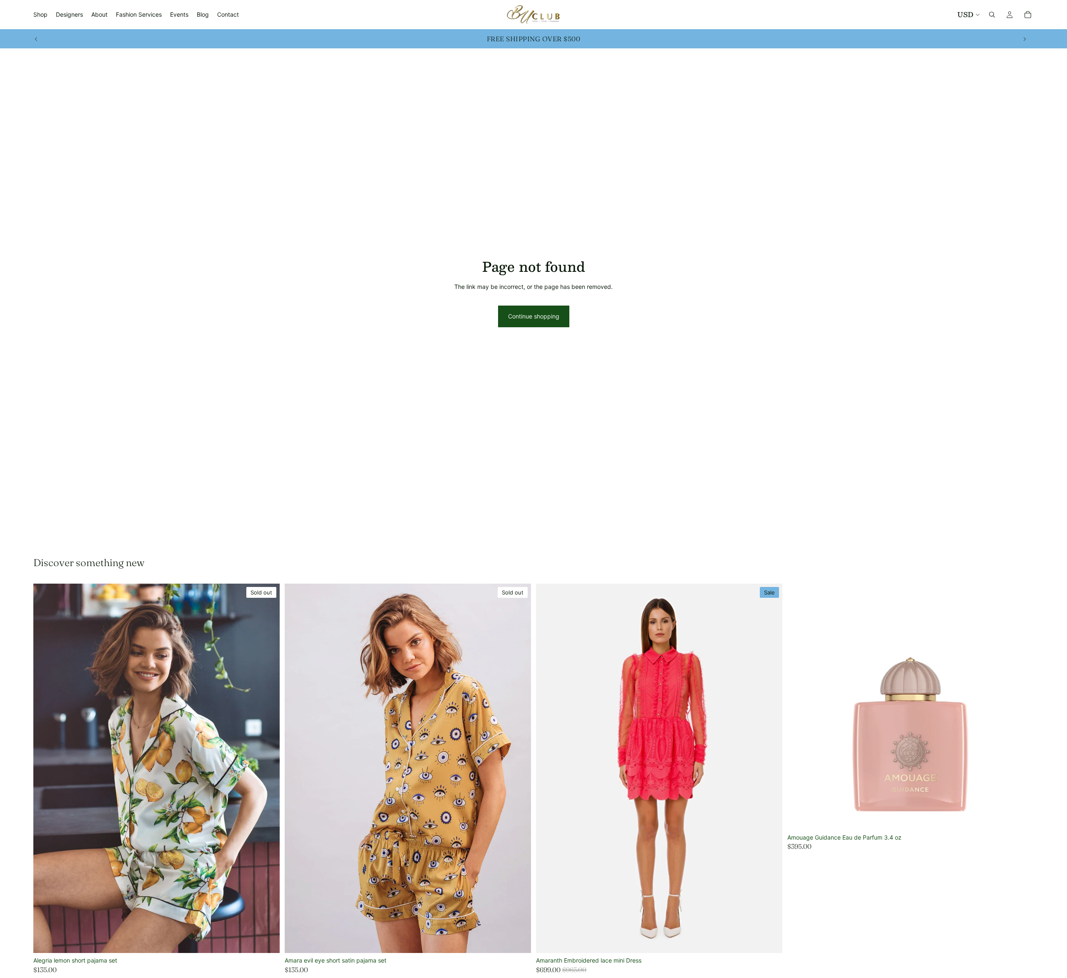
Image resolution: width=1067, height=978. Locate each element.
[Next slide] (1024, 39)
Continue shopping (533, 316)
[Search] (992, 14)
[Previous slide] (36, 39)
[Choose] (769, 940)
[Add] (1020, 817)
